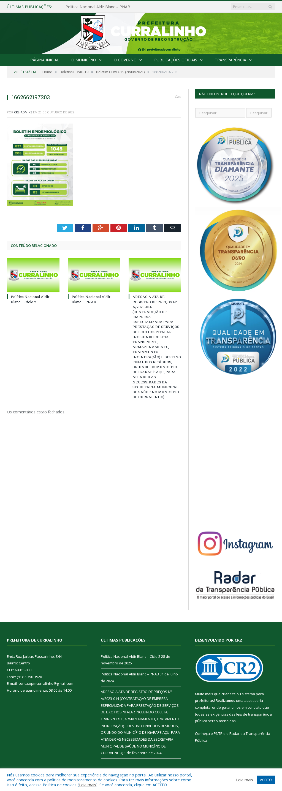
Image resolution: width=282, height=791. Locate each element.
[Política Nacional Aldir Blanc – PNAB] (94, 275)
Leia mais (87, 784)
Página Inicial (44, 59)
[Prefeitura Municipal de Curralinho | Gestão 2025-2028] (141, 32)
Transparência (230, 59)
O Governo (125, 59)
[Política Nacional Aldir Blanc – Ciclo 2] (33, 275)
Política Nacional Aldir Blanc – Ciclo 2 (30, 299)
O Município (83, 59)
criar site (228, 693)
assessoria (253, 700)
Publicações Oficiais (175, 59)
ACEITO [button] (266, 779)
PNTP (218, 733)
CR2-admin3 (23, 112)
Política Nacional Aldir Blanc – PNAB (98, 6)
